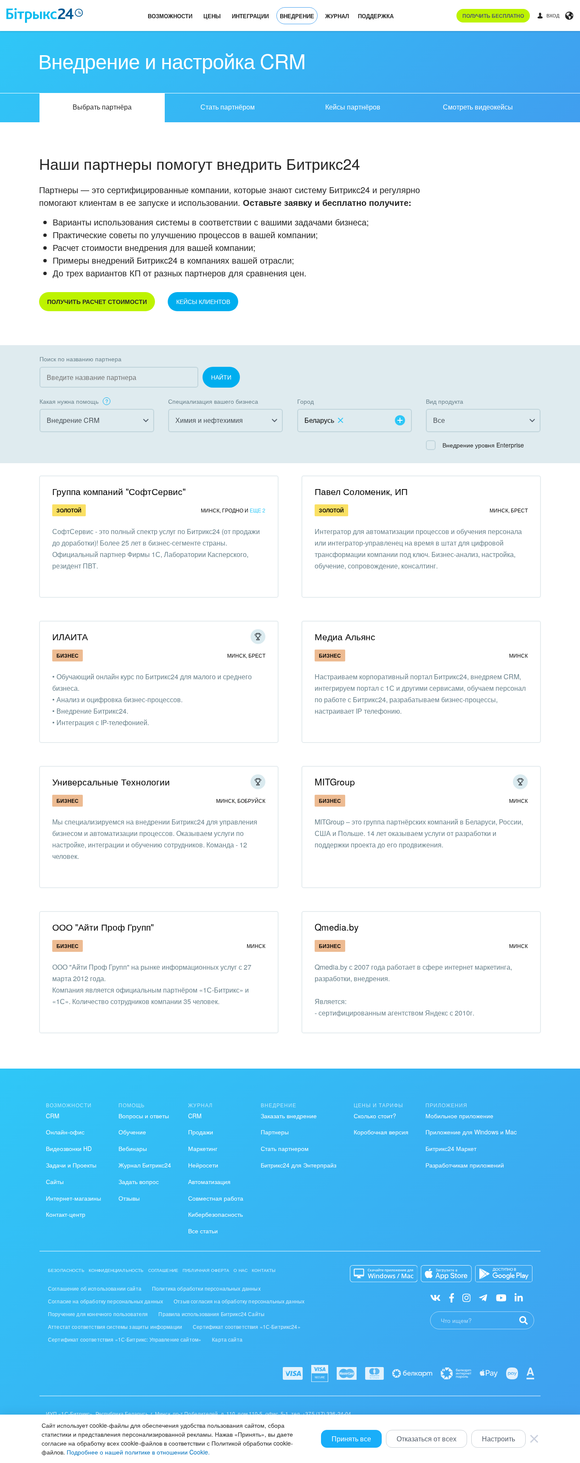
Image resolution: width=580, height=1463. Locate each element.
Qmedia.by (337, 926)
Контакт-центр (65, 1214)
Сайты (55, 1181)
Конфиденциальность (116, 1270)
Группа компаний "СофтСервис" (119, 491)
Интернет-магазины (73, 1198)
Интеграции (250, 16)
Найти (221, 377)
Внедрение (297, 16)
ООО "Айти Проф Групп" (103, 926)
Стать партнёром (227, 107)
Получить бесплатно (493, 16)
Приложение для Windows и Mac (471, 1132)
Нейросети (203, 1165)
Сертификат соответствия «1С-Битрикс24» (247, 1326)
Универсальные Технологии (111, 781)
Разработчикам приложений (464, 1165)
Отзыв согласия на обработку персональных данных (239, 1301)
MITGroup (335, 781)
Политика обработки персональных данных (206, 1288)
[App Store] (446, 1273)
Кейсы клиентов (203, 301)
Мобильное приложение (459, 1115)
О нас (241, 1270)
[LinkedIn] (519, 1297)
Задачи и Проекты (71, 1165)
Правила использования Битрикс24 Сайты (211, 1313)
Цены (212, 16)
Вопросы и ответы (143, 1115)
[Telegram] (483, 1297)
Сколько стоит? (375, 1115)
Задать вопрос (138, 1181)
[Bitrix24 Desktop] (384, 1273)
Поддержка (376, 16)
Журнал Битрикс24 (144, 1165)
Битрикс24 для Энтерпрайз (298, 1165)
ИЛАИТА (70, 636)
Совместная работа (215, 1198)
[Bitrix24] (44, 15)
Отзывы (129, 1198)
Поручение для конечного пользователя (98, 1313)
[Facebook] (451, 1297)
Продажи (200, 1132)
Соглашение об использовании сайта (94, 1288)
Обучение (132, 1132)
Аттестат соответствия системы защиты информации (115, 1326)
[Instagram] (466, 1297)
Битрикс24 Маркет (450, 1148)
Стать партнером (285, 1148)
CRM (52, 1115)
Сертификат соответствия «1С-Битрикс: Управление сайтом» (124, 1339)
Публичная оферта (206, 1270)
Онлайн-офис (65, 1132)
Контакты (264, 1270)
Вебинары (132, 1148)
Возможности (170, 16)
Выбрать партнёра (102, 107)
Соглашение (163, 1270)
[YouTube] (501, 1297)
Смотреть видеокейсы (478, 107)
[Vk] (435, 1297)
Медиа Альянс (345, 636)
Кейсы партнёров (352, 107)
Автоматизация (209, 1181)
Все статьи (203, 1231)
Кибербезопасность (215, 1214)
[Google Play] (503, 1273)
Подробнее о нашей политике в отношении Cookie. (138, 1452)
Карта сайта (227, 1339)
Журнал (337, 16)
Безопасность (66, 1270)
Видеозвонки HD (69, 1148)
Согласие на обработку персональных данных (105, 1301)
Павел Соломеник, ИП (361, 491)
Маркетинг (202, 1148)
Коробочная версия (381, 1132)
